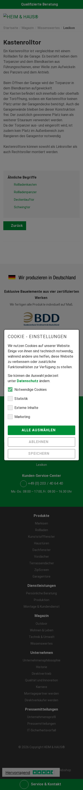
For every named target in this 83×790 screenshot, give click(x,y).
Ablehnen (39, 442)
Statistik (21, 399)
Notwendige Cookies (30, 389)
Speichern (39, 453)
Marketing (22, 417)
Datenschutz (27, 381)
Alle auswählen (39, 430)
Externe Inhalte (26, 408)
